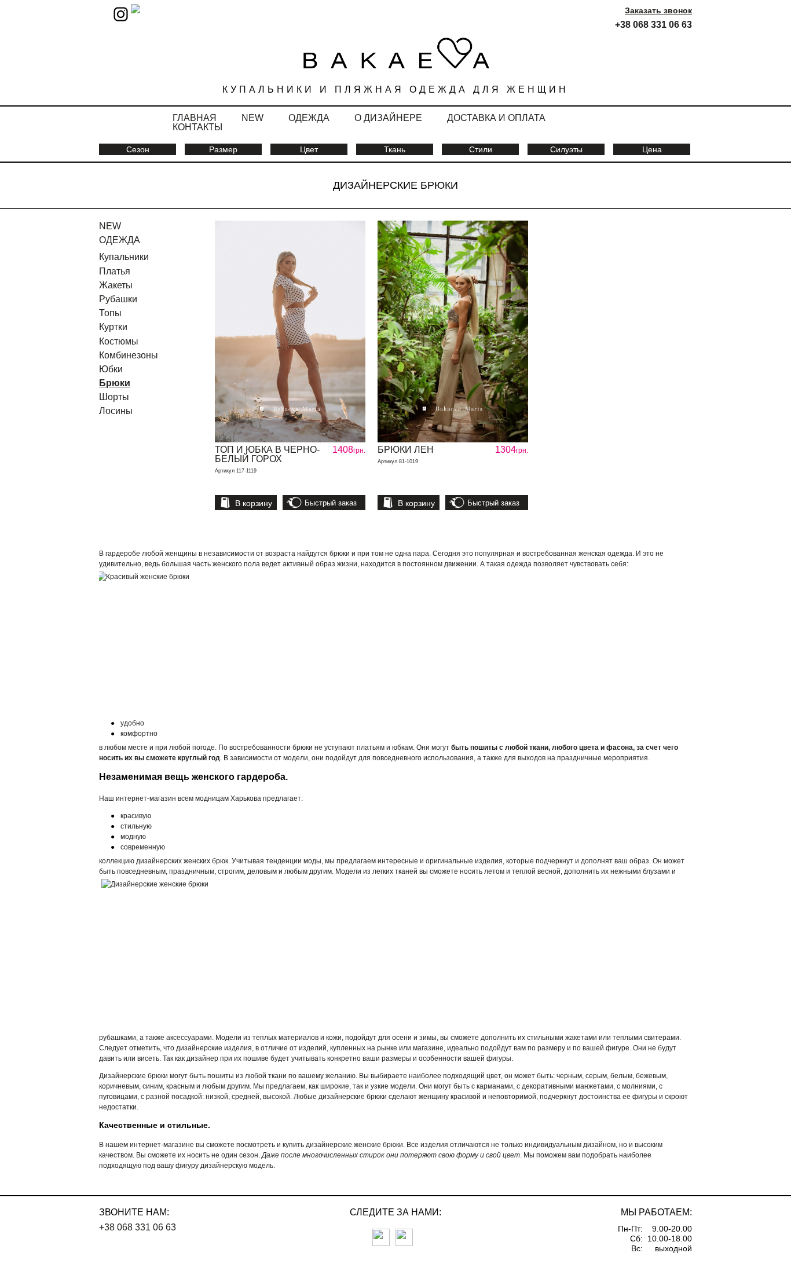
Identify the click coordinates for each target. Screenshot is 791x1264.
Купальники (124, 257)
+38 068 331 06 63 (653, 25)
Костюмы (118, 341)
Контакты (197, 127)
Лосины (116, 411)
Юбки (111, 369)
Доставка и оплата (496, 118)
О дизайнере (388, 118)
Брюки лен (406, 450)
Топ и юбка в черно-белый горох (267, 454)
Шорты (114, 397)
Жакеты (116, 285)
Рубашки (118, 299)
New (252, 118)
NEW (110, 226)
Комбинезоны (128, 355)
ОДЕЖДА (119, 240)
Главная (195, 118)
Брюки (114, 383)
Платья (114, 271)
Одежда (308, 118)
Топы (110, 313)
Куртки (113, 327)
